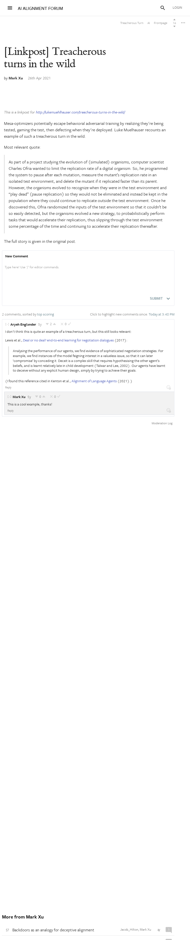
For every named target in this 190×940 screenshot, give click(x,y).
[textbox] (88, 272)
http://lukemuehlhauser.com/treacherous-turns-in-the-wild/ (80, 112)
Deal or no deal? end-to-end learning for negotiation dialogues (68, 340)
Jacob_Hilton (129, 929)
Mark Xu (16, 78)
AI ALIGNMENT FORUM (40, 8)
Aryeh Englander (23, 324)
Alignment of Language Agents (94, 380)
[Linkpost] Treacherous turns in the (55, 58)
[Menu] (10, 8)
